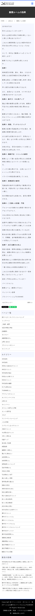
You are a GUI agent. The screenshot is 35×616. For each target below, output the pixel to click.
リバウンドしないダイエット (10, 425)
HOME (2, 21)
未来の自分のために (8, 488)
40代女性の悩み (6, 373)
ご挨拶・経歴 (6, 324)
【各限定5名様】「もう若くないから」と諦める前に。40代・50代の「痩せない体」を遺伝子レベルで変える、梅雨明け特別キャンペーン (17, 577)
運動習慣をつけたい (8, 541)
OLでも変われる (6, 387)
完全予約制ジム (6, 467)
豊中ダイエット (6, 513)
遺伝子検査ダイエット (8, 544)
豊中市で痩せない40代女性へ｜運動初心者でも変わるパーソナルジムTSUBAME (17, 584)
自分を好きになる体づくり (10, 509)
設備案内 (4, 331)
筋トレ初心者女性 (7, 499)
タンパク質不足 (6, 411)
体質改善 (4, 446)
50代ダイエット (6, 380)
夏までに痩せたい (7, 453)
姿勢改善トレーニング (8, 464)
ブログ (4, 415)
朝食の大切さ (6, 485)
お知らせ (10, 21)
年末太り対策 (6, 471)
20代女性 (4, 359)
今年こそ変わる (6, 436)
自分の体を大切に (7, 506)
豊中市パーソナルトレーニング (11, 527)
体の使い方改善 (6, 443)
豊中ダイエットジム (8, 516)
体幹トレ (30, 302)
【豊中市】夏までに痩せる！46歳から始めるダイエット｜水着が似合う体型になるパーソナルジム (17, 589)
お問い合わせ (6, 342)
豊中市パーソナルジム (8, 523)
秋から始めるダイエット (9, 495)
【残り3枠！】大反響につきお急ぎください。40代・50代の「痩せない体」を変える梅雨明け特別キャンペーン (17, 569)
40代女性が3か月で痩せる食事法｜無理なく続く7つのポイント (17, 563)
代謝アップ (5, 439)
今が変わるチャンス (8, 432)
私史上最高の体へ (7, 492)
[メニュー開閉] (32, 4)
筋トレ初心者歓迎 (7, 502)
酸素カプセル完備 (7, 552)
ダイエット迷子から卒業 (9, 408)
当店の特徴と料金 (7, 327)
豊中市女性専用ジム (8, 534)
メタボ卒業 (5, 422)
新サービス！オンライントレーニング (13, 317)
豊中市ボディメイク (8, 530)
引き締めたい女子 (7, 474)
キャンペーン (6, 404)
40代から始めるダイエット (10, 366)
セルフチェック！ (7, 302)
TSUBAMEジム (6, 390)
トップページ (6, 320)
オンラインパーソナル (8, 397)
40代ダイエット (6, 369)
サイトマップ (6, 349)
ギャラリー (5, 334)
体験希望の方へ (6, 338)
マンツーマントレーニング (10, 418)
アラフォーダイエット (8, 394)
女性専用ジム (6, 457)
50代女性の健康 (6, 383)
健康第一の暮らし (7, 450)
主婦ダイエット (6, 429)
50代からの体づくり (8, 376)
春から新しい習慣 (7, 478)
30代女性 (4, 362)
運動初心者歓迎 (6, 537)
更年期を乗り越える (8, 481)
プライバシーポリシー (8, 345)
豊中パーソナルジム (8, 520)
